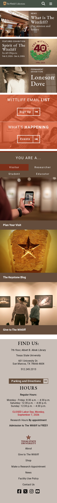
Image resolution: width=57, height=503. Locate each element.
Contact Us (28, 484)
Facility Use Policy (28, 478)
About (28, 448)
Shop (28, 460)
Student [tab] (14, 173)
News (28, 472)
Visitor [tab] (14, 167)
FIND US (28, 343)
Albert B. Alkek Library (34, 350)
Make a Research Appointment (28, 466)
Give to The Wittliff (28, 454)
